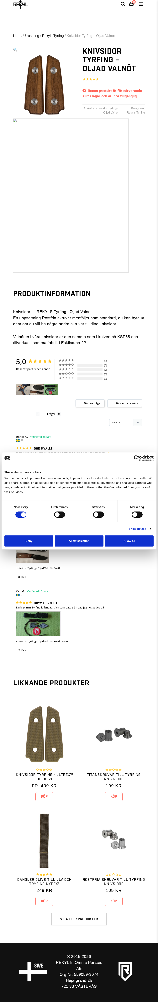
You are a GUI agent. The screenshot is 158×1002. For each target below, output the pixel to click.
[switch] (59, 514)
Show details (137, 528)
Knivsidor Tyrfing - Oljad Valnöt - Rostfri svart (42, 641)
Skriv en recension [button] (126, 403)
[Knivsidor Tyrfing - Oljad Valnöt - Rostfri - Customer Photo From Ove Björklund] (37, 389)
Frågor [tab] (51, 414)
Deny (28, 540)
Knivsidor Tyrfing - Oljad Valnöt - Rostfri (38, 568)
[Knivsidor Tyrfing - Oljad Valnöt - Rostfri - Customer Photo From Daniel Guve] (23, 389)
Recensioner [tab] (26, 414)
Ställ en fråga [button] (92, 403)
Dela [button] (23, 577)
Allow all (129, 540)
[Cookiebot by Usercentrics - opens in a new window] (137, 458)
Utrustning (31, 35)
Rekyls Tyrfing (53, 35)
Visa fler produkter (79, 919)
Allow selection (79, 540)
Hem (16, 35)
